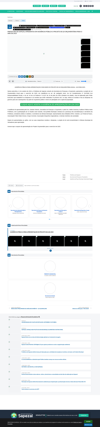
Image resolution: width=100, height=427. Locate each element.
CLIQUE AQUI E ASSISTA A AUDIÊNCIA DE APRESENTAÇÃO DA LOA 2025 (50, 105)
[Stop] (12, 81)
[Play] (9, 81)
